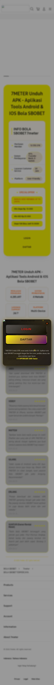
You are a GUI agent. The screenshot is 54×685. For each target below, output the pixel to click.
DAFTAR (26, 339)
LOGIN (26, 329)
